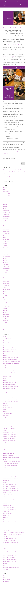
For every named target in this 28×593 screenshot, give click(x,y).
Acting (4, 336)
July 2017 (5, 322)
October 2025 (6, 198)
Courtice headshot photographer (10, 386)
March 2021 (5, 262)
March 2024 (5, 227)
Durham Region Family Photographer (11, 399)
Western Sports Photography (9, 551)
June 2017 (5, 324)
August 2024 (5, 218)
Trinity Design (16, 35)
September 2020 (6, 268)
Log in (4, 575)
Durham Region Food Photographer (11, 401)
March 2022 (5, 247)
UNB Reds (5, 528)
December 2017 (6, 318)
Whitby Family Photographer (9, 555)
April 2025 (5, 206)
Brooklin (5, 365)
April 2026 (5, 189)
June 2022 (5, 243)
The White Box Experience (9, 524)
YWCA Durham (6, 569)
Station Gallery (6, 515)
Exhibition (5, 411)
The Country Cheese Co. (8, 56)
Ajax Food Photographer (8, 345)
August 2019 (5, 291)
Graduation (5, 424)
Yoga (4, 565)
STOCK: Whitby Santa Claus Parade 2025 (12, 178)
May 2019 (5, 297)
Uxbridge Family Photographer (10, 538)
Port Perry (5, 496)
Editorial (5, 33)
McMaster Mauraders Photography (11, 457)
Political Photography (7, 494)
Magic (4, 449)
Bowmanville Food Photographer (10, 359)
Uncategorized (6, 530)
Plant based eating (7, 492)
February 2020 (6, 281)
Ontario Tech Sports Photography (10, 463)
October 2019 (6, 287)
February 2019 (6, 302)
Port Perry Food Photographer (9, 501)
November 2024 (6, 214)
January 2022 (6, 250)
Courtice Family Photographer (9, 382)
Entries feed (5, 577)
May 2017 (5, 327)
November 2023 (6, 233)
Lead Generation (6, 442)
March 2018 (5, 312)
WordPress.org (6, 581)
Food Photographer (7, 417)
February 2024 (6, 229)
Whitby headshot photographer (10, 559)
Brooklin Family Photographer (9, 367)
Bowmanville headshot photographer (11, 361)
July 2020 (5, 272)
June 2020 (5, 275)
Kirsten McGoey (7, 30)
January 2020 (6, 283)
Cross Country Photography (9, 388)
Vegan (4, 544)
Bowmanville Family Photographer (10, 357)
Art (3, 353)
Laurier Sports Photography (9, 438)
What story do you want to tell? (10, 176)
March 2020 (5, 279)
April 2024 (5, 225)
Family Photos (6, 415)
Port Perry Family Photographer (10, 499)
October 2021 (6, 254)
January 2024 (6, 231)
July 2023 (5, 235)
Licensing (5, 444)
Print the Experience (7, 505)
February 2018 (6, 314)
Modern (16, 33)
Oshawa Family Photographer (9, 469)
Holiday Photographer (8, 432)
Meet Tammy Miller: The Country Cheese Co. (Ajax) (13, 28)
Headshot (5, 430)
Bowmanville (6, 355)
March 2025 (5, 208)
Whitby (21, 35)
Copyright (5, 378)
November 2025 (6, 195)
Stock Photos (5, 517)
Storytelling (9, 35)
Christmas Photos (7, 376)
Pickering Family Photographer (10, 484)
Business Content (7, 31)
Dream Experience (7, 392)
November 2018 (6, 306)
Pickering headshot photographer (10, 488)
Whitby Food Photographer (9, 557)
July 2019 (5, 293)
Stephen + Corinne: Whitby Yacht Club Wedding (14, 169)
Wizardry (5, 563)
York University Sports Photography (11, 567)
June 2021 (5, 260)
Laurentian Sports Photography (10, 434)
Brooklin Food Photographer (9, 370)
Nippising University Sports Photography (12, 461)
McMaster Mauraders (8, 455)
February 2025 (6, 210)
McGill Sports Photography (9, 453)
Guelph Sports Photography (9, 428)
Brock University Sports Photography (11, 363)
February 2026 (6, 191)
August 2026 (5, 187)
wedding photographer (8, 548)
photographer (6, 480)
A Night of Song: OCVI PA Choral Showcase (12, 174)
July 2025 (5, 200)
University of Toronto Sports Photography (12, 534)
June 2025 (5, 202)
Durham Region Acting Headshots (10, 397)
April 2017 (5, 329)
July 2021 (5, 258)
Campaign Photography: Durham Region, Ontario (14, 171)
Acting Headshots (7, 338)
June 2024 (5, 223)
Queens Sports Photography (9, 507)
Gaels (4, 419)
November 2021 (6, 252)
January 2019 (6, 304)
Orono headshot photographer (10, 465)
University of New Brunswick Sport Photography (14, 532)
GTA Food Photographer (8, 426)
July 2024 (5, 220)
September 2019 (6, 289)
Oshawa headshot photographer (10, 476)
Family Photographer (7, 413)
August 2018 (5, 308)
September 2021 (6, 256)
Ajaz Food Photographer (8, 351)
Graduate (5, 422)
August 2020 (5, 270)
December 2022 (6, 241)
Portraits (5, 35)
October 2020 (6, 266)
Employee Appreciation (8, 407)
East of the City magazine (13, 44)
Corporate (13, 31)
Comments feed (6, 579)
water (4, 546)
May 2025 (5, 204)
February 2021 (6, 264)
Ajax (20, 30)
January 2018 (6, 316)
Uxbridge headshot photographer (10, 542)
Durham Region (20, 31)
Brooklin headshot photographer (10, 372)
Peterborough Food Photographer (10, 478)
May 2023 (5, 237)
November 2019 (6, 285)
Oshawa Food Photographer (9, 472)
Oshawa (4, 467)
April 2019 (5, 299)
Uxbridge (5, 536)
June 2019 (5, 295)
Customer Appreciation (8, 390)
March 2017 (5, 331)
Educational (5, 405)
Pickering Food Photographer (9, 486)
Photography (21, 33)
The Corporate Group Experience (10, 521)
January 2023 (6, 239)
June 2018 (5, 310)
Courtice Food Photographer (9, 384)
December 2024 (6, 212)
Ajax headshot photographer (9, 347)
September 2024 (6, 216)
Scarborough (6, 511)
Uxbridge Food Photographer (9, 540)
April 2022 (5, 245)
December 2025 (6, 193)
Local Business (10, 33)
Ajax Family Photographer (8, 342)
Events (4, 409)
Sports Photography (7, 513)
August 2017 (5, 320)
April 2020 (5, 277)
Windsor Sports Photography (9, 561)
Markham (5, 451)
